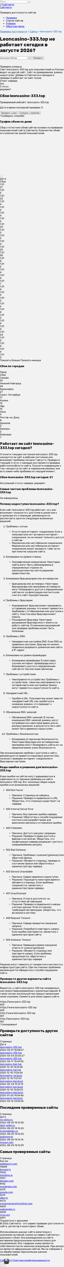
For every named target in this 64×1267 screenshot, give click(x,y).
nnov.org (5, 1215)
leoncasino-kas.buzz (11, 1081)
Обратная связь (15, 26)
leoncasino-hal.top (10, 1069)
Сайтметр (6, 7)
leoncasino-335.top (11, 1058)
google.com (6, 1192)
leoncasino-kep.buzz (11, 1092)
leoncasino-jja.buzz (11, 1075)
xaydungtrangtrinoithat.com (16, 1203)
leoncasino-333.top (11, 1047)
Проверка (11, 17)
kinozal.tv (5, 1169)
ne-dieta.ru (6, 1119)
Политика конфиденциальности (31, 1260)
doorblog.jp (6, 1175)
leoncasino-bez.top (11, 1064)
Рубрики (11, 23)
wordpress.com (8, 1186)
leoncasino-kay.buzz (11, 1086)
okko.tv (4, 1198)
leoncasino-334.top (11, 1052)
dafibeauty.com (8, 1163)
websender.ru (7, 1209)
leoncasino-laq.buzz (11, 1098)
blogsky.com (7, 1181)
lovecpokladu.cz (9, 1131)
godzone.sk (6, 1136)
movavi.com (6, 1142)
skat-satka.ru (7, 1125)
